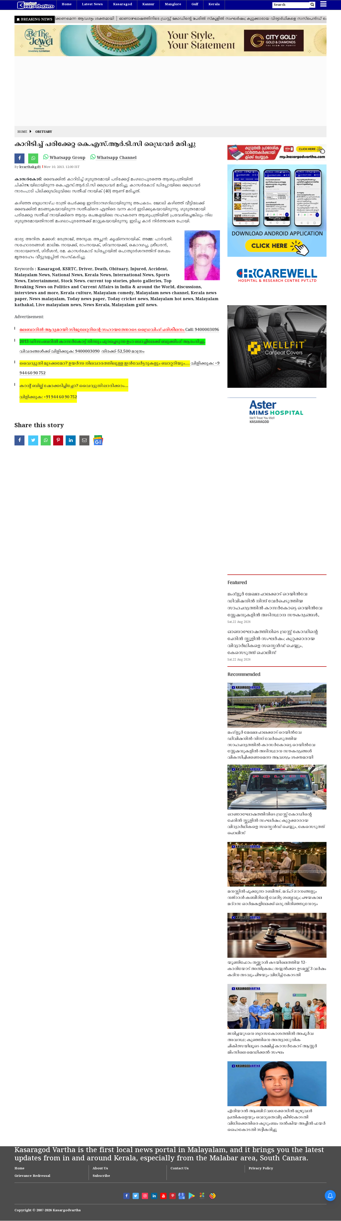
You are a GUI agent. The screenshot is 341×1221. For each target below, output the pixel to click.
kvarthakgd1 (30, 167)
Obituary (43, 132)
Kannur (148, 4)
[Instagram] (145, 1196)
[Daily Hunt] (201, 1195)
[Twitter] (136, 1196)
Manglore (173, 4)
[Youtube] (163, 1196)
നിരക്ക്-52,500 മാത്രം (123, 351)
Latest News (92, 4)
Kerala (214, 4)
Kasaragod (122, 4)
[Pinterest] (173, 1196)
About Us (100, 1169)
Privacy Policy (261, 1169)
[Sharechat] (211, 1195)
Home (67, 4)
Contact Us (179, 1169)
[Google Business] (180, 1195)
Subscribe (101, 1176)
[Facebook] (126, 1196)
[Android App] (190, 1195)
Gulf (194, 4)
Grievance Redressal (32, 1176)
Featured (237, 583)
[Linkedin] (154, 1196)
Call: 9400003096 (119, 330)
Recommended (243, 675)
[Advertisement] (164, 91)
